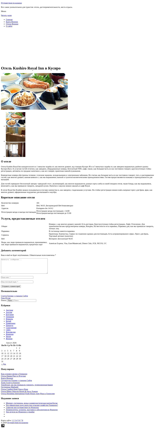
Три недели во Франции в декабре (20, 412)
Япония (9, 339)
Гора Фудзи (5, 298)
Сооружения (11, 328)
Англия (9, 312)
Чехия (8, 336)
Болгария (10, 314)
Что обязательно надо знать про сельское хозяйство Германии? (32, 405)
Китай (8, 321)
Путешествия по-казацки (11, 3)
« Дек (3, 364)
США (8, 330)
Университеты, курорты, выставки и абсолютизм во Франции (32, 410)
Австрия (9, 310)
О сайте (9, 26)
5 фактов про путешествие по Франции (22, 407)
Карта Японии (12, 22)
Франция (9, 334)
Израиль (9, 319)
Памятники (10, 323)
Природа (9, 325)
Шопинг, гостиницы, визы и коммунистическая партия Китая (31, 403)
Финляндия (10, 332)
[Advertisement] (74, 46)
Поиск (3, 300)
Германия (10, 317)
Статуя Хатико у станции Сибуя (14, 296)
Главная (9, 20)
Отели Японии (12, 24)
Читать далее (6, 15)
